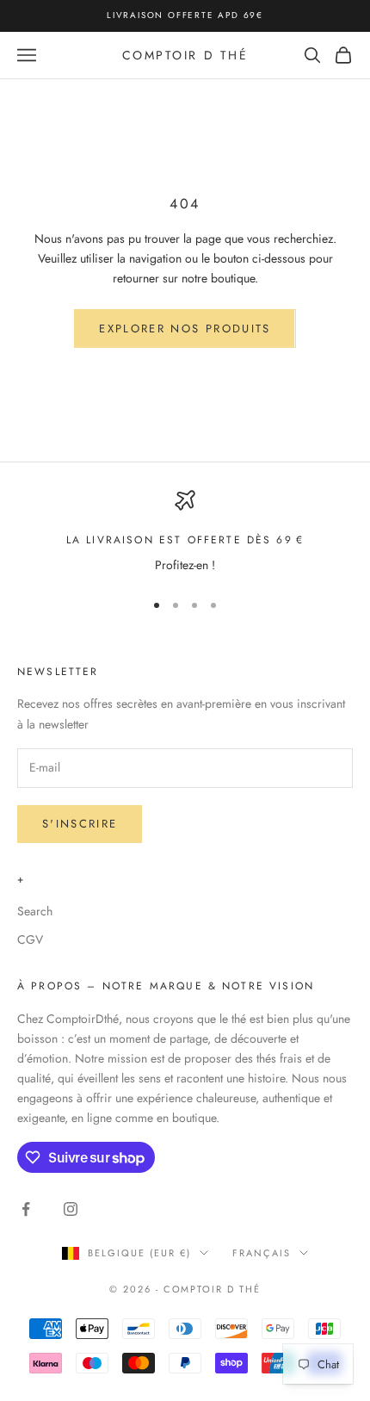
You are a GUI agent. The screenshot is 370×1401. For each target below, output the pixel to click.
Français (261, 1253)
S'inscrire (79, 823)
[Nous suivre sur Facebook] (25, 1209)
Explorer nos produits (184, 328)
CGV (30, 939)
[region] (185, 532)
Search (34, 911)
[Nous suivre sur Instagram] (70, 1209)
